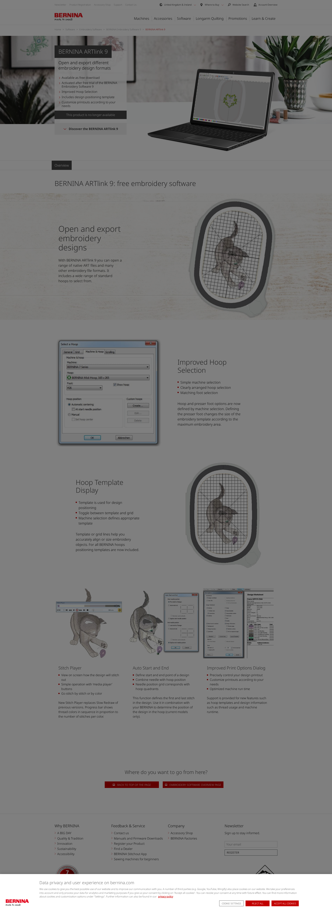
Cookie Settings (231, 903)
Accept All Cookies (285, 903)
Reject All (257, 903)
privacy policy (165, 896)
